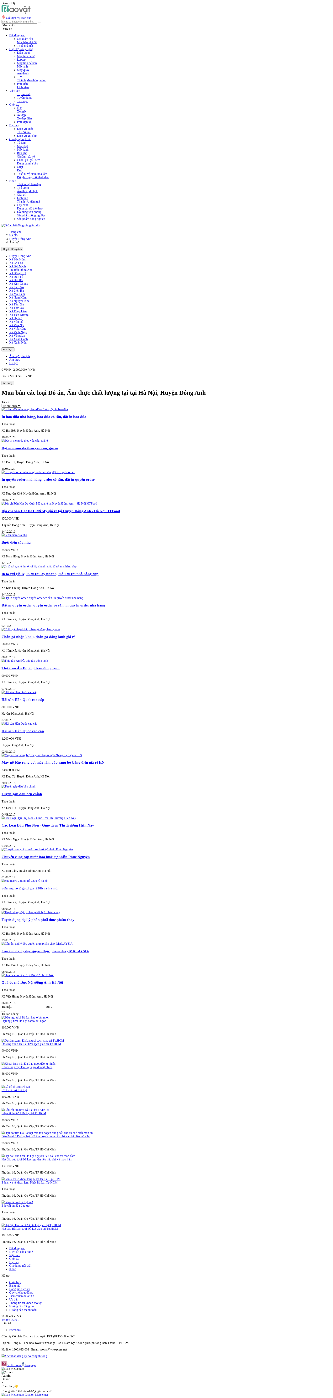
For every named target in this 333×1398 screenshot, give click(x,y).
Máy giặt (22, 146)
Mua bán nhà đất (27, 42)
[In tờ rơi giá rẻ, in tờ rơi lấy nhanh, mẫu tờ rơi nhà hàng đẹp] (39, 566)
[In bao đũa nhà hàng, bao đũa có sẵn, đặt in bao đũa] (35, 409)
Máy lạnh (23, 149)
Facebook (15, 1329)
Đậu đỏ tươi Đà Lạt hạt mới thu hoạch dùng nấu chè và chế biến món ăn (46, 1136)
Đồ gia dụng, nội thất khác (33, 177)
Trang (5, 1006)
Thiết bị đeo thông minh (31, 80)
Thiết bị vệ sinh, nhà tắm (32, 173)
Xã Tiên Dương (19, 314)
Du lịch (13, 363)
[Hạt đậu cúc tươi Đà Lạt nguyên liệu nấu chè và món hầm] (38, 1156)
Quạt (20, 166)
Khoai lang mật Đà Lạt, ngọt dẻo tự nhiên (27, 1067)
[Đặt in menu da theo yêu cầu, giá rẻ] (25, 440)
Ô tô (19, 108)
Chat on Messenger (36, 1394)
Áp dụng (7, 383)
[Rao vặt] (16, 12)
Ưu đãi (13, 1299)
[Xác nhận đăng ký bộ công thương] (24, 1356)
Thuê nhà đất (25, 45)
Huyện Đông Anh (20, 238)
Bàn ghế (22, 153)
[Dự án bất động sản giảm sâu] (21, 225)
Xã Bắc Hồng (17, 259)
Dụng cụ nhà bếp (27, 163)
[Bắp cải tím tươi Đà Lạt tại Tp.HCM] (25, 1109)
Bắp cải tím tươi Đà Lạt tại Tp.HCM (24, 1113)
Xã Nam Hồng (18, 297)
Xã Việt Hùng (17, 328)
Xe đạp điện (24, 118)
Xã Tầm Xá (16, 307)
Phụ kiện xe (24, 121)
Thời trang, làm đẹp (29, 184)
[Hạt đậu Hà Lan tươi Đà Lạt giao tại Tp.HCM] (31, 1225)
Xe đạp (21, 115)
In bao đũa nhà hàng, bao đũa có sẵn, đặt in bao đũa (44, 417)
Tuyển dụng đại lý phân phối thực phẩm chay (38, 920)
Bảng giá (14, 1285)
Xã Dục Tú (16, 276)
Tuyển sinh (23, 94)
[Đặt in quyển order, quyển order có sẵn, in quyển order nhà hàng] (42, 598)
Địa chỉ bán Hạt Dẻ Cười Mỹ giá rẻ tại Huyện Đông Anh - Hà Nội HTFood (61, 511)
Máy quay (23, 70)
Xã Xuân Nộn (18, 342)
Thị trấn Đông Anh (21, 269)
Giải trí (21, 194)
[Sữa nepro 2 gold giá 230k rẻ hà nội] (25, 880)
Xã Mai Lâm (17, 294)
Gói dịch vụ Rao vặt (18, 17)
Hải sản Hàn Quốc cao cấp (23, 700)
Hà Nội (13, 235)
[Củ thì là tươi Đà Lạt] (16, 1086)
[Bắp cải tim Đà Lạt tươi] (17, 1202)
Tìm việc (22, 101)
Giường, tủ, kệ (26, 156)
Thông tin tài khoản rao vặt (25, 1303)
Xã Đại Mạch (17, 266)
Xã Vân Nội (16, 325)
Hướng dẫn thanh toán (23, 1309)
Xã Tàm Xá (16, 304)
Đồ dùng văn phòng (29, 212)
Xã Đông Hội (17, 273)
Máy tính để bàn (27, 63)
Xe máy (22, 111)
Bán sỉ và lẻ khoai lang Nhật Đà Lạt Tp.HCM (29, 1182)
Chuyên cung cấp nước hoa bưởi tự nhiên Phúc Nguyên (46, 857)
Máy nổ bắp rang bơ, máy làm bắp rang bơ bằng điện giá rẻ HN (53, 762)
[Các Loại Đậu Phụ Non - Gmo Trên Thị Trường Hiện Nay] (39, 818)
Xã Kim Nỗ (16, 287)
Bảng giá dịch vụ (19, 1289)
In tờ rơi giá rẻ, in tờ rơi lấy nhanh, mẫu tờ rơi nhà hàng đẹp (50, 574)
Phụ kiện (22, 83)
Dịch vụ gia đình (27, 135)
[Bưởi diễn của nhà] (14, 535)
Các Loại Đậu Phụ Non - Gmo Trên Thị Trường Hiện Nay (48, 825)
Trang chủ (15, 232)
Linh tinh (22, 198)
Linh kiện (23, 87)
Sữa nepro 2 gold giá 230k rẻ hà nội (30, 888)
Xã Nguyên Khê (19, 301)
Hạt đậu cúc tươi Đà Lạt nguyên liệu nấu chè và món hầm (37, 1159)
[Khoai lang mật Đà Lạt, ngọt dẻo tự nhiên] (29, 1063)
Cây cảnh (23, 205)
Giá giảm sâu (25, 38)
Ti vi (20, 76)
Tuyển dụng (24, 97)
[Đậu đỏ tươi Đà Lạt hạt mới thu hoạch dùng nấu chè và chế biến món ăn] (47, 1132)
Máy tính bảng (26, 56)
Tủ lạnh (21, 142)
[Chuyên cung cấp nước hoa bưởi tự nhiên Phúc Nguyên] (37, 849)
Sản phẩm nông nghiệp (31, 218)
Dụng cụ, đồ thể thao (30, 208)
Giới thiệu (15, 1282)
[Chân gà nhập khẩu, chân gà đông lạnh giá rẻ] (31, 629)
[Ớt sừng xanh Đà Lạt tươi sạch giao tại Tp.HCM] (33, 1040)
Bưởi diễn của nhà (16, 542)
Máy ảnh (22, 66)
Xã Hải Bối (16, 280)
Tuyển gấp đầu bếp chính (22, 794)
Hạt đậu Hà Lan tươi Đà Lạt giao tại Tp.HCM (30, 1228)
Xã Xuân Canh (18, 339)
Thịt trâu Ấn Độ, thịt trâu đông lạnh (31, 668)
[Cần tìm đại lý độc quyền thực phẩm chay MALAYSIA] (37, 943)
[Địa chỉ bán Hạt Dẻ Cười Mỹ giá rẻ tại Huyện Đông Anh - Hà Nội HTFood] (49, 503)
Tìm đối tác (24, 132)
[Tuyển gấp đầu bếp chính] (18, 786)
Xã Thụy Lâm (18, 311)
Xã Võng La (17, 335)
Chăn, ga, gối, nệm (28, 160)
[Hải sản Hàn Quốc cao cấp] (19, 692)
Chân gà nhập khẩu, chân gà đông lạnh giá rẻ (38, 637)
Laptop (21, 59)
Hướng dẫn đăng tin (21, 1306)
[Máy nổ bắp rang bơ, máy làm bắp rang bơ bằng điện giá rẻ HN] (42, 755)
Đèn (19, 170)
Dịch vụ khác (25, 128)
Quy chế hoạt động (21, 1292)
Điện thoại (23, 52)
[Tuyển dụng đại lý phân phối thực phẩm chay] (31, 912)
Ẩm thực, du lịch (27, 191)
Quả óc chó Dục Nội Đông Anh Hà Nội (32, 982)
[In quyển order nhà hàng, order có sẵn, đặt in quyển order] (38, 472)
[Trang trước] (3, 1011)
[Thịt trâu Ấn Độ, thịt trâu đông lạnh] (25, 660)
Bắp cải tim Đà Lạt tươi (16, 1205)
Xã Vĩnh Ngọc (18, 332)
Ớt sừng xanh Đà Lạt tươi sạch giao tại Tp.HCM (31, 1044)
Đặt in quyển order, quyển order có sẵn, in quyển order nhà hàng (53, 605)
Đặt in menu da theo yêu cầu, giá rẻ (30, 448)
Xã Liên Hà (16, 290)
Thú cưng (23, 187)
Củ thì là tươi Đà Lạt (14, 1090)
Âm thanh (23, 73)
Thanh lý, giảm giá (28, 201)
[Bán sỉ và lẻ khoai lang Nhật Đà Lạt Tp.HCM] (31, 1179)
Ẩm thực (8, 349)
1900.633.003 (10, 1319)
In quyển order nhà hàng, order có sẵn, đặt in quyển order (48, 479)
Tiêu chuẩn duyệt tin (21, 1296)
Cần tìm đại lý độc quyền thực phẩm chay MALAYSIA (45, 951)
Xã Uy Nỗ (15, 318)
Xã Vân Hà (16, 321)
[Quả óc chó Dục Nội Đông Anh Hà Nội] (28, 975)
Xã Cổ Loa (16, 262)
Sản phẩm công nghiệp (31, 215)
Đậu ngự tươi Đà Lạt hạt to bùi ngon (24, 1021)
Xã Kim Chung (18, 283)
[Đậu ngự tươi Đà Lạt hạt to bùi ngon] (25, 1017)
